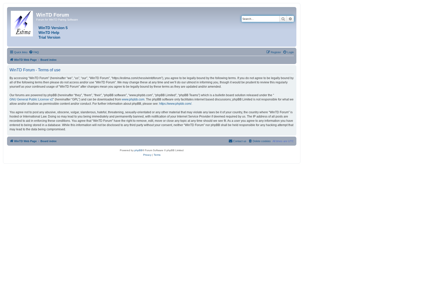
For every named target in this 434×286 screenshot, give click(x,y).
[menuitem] (34, 52)
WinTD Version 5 (53, 28)
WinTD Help (48, 33)
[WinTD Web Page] (22, 22)
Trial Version (49, 37)
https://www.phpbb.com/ (175, 103)
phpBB (138, 150)
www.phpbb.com (133, 99)
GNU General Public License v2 (31, 99)
